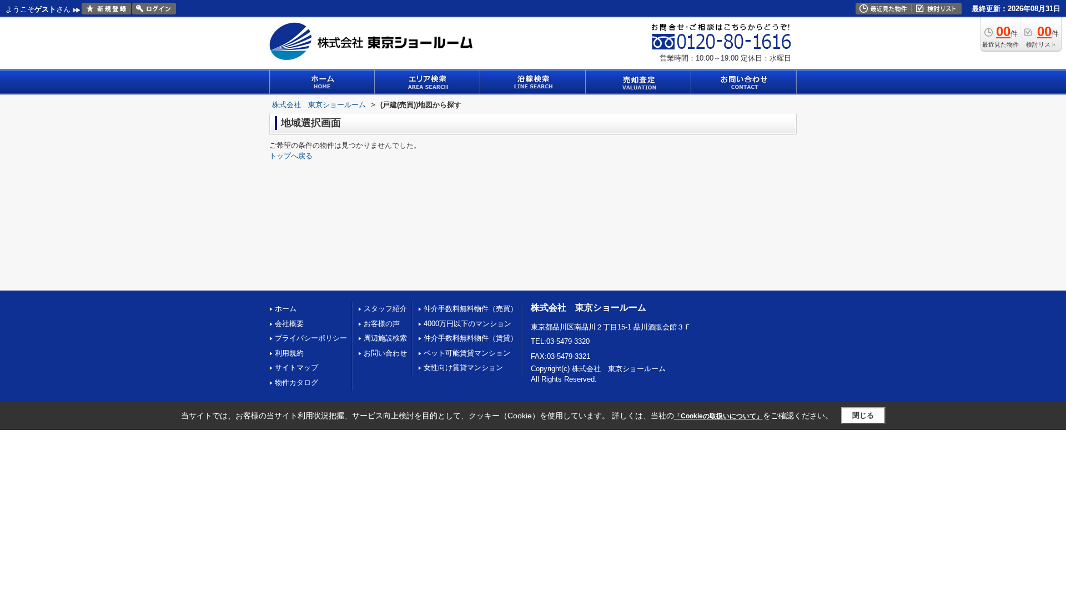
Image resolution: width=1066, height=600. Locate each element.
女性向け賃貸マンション (463, 367)
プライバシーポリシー (311, 338)
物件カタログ (296, 382)
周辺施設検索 (385, 338)
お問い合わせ (385, 353)
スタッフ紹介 (385, 308)
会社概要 (289, 323)
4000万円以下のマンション (467, 323)
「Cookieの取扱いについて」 (718, 416)
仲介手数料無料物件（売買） (470, 308)
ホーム (285, 308)
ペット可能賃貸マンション (467, 353)
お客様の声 (382, 323)
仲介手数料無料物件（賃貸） (470, 338)
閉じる (863, 415)
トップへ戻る (291, 156)
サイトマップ (296, 367)
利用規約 (289, 353)
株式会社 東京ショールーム (588, 307)
